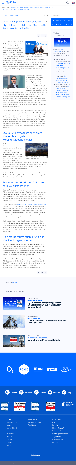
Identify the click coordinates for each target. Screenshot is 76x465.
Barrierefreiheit (57, 439)
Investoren (10, 434)
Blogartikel (43, 7)
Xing (69, 393)
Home (9, 419)
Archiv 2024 (50, 7)
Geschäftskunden (34, 422)
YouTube (56, 393)
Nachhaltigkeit (12, 428)
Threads (43, 393)
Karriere (9, 439)
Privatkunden (33, 419)
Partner (9, 436)
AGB (54, 422)
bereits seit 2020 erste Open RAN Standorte (31, 204)
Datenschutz (57, 431)
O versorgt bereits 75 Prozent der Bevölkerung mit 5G (63, 66)
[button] (38, 35)
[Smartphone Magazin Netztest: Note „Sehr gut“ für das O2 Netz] (37, 341)
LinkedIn (14, 393)
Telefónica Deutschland (16, 7)
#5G (13, 282)
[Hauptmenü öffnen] (3, 3)
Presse (9, 442)
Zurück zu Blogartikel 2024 (10, 15)
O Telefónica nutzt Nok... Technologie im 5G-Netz (16, 9)
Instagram (28, 393)
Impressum (56, 442)
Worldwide (32, 425)
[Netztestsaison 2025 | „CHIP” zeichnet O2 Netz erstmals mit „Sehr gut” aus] (37, 322)
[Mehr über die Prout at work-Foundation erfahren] (68, 406)
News (9, 445)
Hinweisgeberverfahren (60, 434)
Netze (9, 425)
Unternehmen (12, 422)
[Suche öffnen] (67, 3)
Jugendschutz (57, 436)
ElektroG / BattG (58, 428)
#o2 (16, 282)
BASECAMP (56, 419)
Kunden (9, 431)
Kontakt (55, 425)
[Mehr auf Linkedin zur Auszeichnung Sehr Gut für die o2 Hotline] (35, 406)
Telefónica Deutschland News (31, 7)
